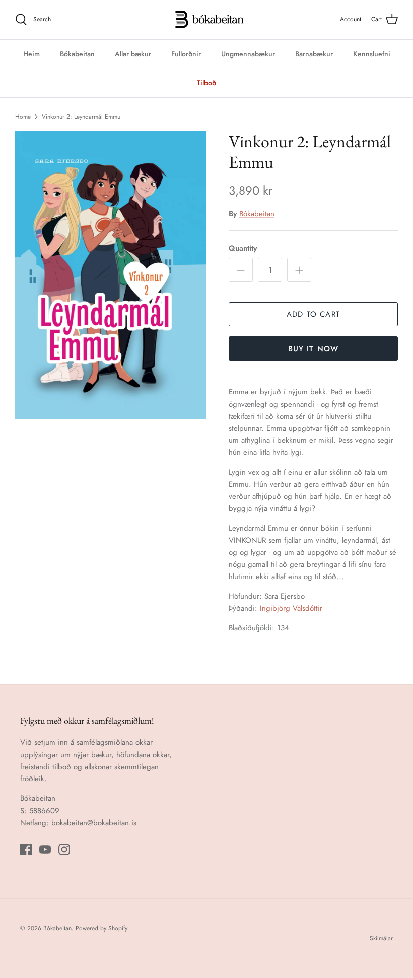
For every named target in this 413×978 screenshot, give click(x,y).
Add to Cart (313, 314)
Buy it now (313, 348)
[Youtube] (45, 849)
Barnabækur (314, 54)
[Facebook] (26, 849)
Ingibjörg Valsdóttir (291, 608)
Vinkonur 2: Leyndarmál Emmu (81, 116)
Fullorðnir (186, 54)
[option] (110, 275)
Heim (31, 54)
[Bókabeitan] (206, 19)
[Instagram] (64, 849)
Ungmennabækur (248, 54)
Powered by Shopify (101, 928)
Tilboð (206, 83)
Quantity (243, 248)
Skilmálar (381, 938)
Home (23, 116)
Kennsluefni (371, 54)
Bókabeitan (77, 54)
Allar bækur (133, 54)
